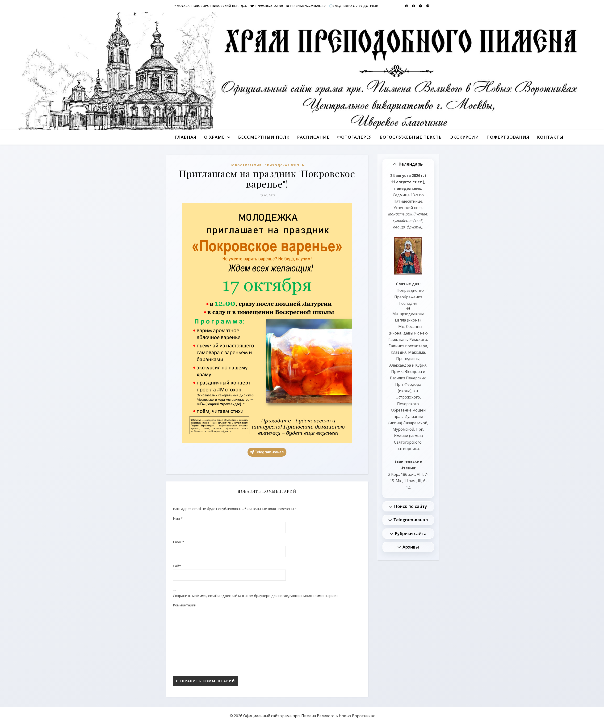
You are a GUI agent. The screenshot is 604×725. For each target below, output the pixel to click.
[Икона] (408, 256)
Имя (178, 518)
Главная (186, 137)
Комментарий (184, 605)
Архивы (411, 547)
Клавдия (398, 352)
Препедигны (407, 358)
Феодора (413, 371)
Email (178, 542)
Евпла (400, 320)
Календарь (410, 164)
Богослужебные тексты (411, 137)
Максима (416, 352)
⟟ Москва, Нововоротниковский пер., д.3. (211, 6)
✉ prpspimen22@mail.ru (306, 6)
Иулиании (413, 416)
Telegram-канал (269, 452)
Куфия (420, 365)
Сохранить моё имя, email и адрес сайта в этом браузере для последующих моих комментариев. (255, 595)
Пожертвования (508, 137)
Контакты (550, 137)
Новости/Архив (246, 165)
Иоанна (401, 435)
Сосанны (414, 326)
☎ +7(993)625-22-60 (266, 6)
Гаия (392, 339)
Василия (397, 378)
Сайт (177, 565)
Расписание (313, 137)
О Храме (214, 137)
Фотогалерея (354, 137)
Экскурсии (464, 137)
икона (413, 320)
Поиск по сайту (410, 506)
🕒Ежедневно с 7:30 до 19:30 (353, 6)
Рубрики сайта (411, 533)
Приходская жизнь (284, 165)
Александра (400, 365)
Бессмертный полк (263, 137)
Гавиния (396, 345)
